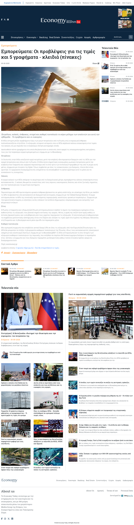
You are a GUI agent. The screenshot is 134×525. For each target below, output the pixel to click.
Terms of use (112, 490)
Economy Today (59, 3)
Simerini (38, 3)
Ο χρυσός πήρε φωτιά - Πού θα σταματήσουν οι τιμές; (37, 248)
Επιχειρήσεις (17, 37)
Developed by (115, 495)
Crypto (79, 37)
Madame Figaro (89, 3)
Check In (99, 3)
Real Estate (54, 37)
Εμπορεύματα (9, 45)
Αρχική (100, 490)
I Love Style (76, 3)
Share (95, 63)
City (68, 3)
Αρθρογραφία (99, 37)
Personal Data (127, 490)
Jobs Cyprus (126, 3)
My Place (116, 3)
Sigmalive (30, 3)
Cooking (108, 3)
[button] (2, 37)
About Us (90, 490)
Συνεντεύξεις (67, 37)
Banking (43, 37)
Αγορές (87, 37)
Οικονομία (31, 37)
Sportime (47, 3)
